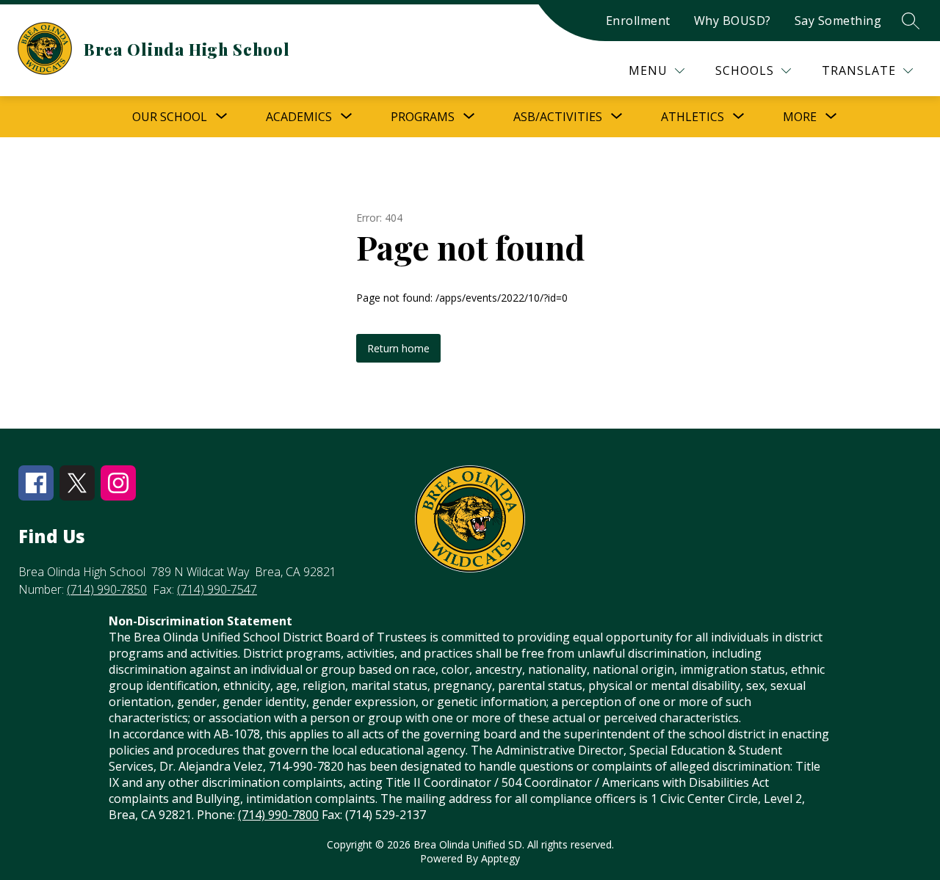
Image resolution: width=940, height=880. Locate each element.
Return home (398, 348)
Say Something (838, 20)
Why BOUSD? (732, 20)
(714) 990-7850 (107, 589)
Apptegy (500, 858)
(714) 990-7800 (278, 815)
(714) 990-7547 (217, 589)
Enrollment (638, 20)
